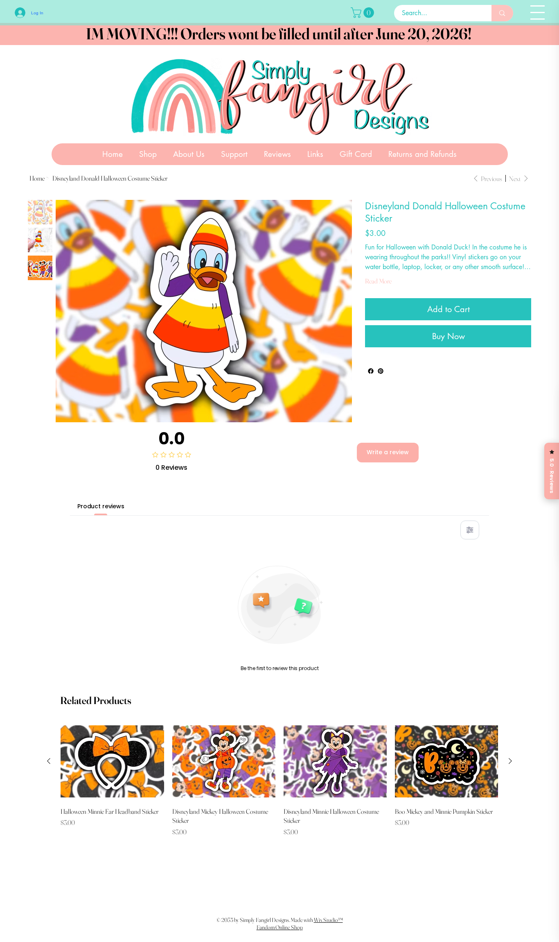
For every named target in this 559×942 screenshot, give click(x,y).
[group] (279, 779)
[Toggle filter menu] (469, 530)
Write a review (388, 452)
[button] (363, 12)
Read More (378, 281)
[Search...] (502, 13)
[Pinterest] (380, 371)
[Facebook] (371, 371)
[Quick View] (112, 761)
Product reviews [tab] (100, 506)
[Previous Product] (49, 761)
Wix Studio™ (328, 920)
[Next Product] (510, 761)
